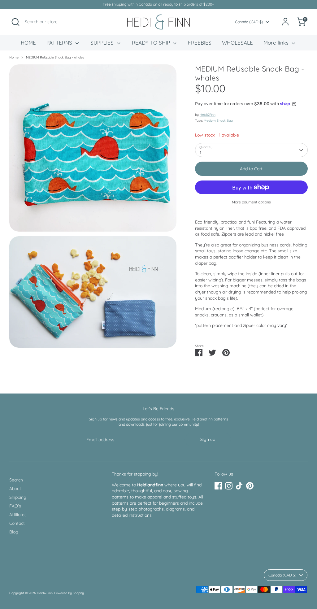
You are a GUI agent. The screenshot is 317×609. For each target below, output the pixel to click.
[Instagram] (228, 485)
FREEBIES (199, 42)
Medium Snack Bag (218, 120)
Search (16, 480)
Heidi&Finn (207, 114)
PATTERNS (60, 42)
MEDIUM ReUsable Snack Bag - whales (55, 57)
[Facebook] (218, 485)
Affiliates (18, 514)
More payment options (251, 202)
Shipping (17, 497)
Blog (13, 532)
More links (276, 42)
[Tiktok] (239, 485)
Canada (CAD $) (249, 22)
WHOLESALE (237, 42)
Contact (17, 523)
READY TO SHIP (152, 42)
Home (14, 57)
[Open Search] (15, 22)
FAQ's (15, 506)
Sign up (207, 439)
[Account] (285, 21)
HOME (28, 42)
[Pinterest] (250, 485)
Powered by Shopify (69, 593)
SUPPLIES (102, 42)
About (15, 488)
